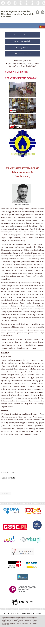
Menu (42, 27)
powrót (5, 494)
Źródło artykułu (8, 478)
